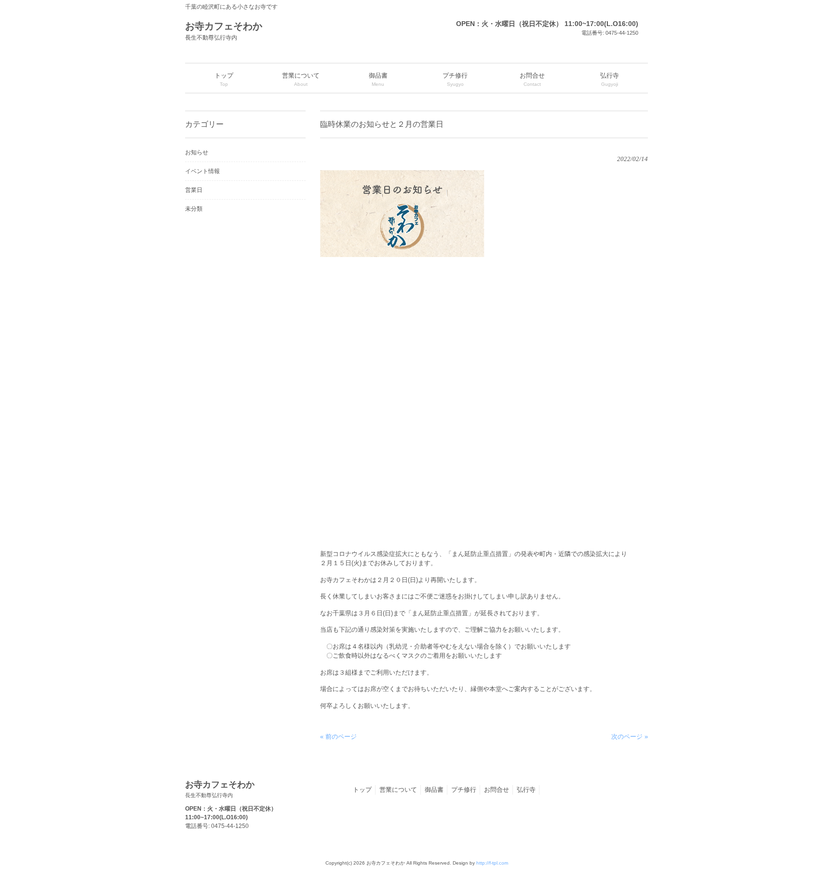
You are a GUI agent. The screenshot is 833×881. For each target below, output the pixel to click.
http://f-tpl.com (492, 863)
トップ (362, 789)
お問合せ (496, 789)
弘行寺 (526, 789)
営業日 (193, 190)
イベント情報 (202, 171)
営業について (398, 789)
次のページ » (629, 736)
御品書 (434, 789)
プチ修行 (463, 789)
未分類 (193, 208)
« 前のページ (338, 736)
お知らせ (196, 152)
